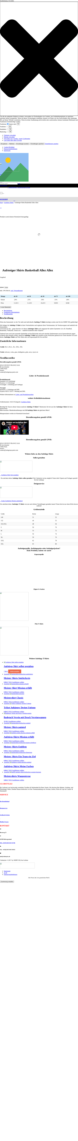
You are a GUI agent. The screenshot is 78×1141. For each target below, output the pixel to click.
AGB (5, 873)
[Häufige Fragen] (39, 818)
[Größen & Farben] (39, 811)
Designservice (3, 808)
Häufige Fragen (4, 822)
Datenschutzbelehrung (10, 149)
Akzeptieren (4, 144)
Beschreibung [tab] (8, 310)
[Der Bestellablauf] (39, 798)
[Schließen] (3, 193)
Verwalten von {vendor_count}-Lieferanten (17, 138)
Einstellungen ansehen (22, 144)
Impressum (7, 150)
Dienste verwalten (9, 137)
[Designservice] (39, 804)
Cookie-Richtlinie (9, 147)
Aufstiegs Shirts (26, 402)
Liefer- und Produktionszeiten (24, 394)
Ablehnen (11, 144)
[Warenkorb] (1, 207)
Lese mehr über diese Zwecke (13, 140)
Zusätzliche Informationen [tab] (12, 312)
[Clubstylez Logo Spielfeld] (9, 171)
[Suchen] (1, 193)
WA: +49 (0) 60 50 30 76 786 (7, 843)
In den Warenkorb (5, 307)
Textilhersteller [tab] (8, 314)
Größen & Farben (5, 815)
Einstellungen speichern (37, 144)
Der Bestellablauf (4, 801)
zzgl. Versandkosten (17, 290)
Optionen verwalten (10, 135)
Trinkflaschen (39, 209)
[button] (39, 59)
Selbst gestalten (14, 671)
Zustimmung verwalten (7, 881)
